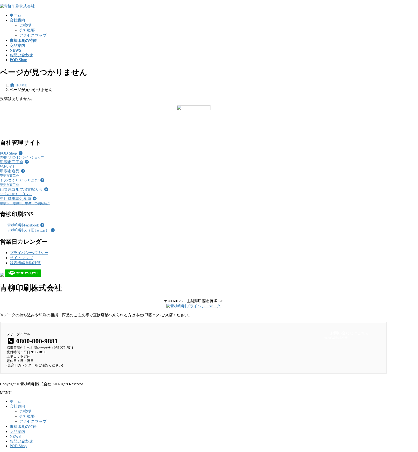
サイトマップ (21, 258)
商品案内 (17, 432)
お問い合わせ (21, 441)
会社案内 (17, 406)
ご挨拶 (25, 25)
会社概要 (27, 30)
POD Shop (18, 446)
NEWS (15, 436)
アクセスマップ (32, 35)
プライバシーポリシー (29, 253)
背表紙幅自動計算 (25, 263)
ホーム (15, 401)
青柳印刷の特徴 (23, 426)
